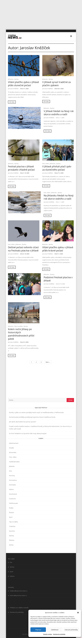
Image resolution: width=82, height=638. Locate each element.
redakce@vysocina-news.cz (18, 591)
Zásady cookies (47, 634)
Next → (48, 362)
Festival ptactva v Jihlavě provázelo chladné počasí (21, 168)
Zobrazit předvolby (71, 630)
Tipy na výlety (18, 326)
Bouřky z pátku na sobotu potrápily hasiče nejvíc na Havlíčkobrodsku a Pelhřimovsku (36, 412)
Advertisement (13, 443)
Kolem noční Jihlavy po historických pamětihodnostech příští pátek (21, 334)
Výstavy (11, 536)
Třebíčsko (12, 526)
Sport (10, 517)
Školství (11, 512)
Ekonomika (12, 452)
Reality (11, 508)
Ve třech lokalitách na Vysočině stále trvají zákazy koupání (27, 433)
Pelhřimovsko (13, 503)
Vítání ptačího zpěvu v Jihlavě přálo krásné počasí (57, 249)
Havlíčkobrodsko (14, 462)
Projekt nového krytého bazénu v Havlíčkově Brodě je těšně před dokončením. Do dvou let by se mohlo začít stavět (40, 427)
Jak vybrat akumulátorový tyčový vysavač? (22, 422)
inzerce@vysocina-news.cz (18, 595)
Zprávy (16, 79)
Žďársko (11, 540)
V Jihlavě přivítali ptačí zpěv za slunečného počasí (56, 168)
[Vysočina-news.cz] (14, 36)
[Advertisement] (41, 14)
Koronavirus (13, 480)
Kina (10, 471)
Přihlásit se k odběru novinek (19, 608)
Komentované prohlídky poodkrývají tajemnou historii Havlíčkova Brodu (32, 417)
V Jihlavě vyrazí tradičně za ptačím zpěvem (56, 83)
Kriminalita (12, 485)
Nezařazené (13, 494)
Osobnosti (12, 499)
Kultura (11, 489)
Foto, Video (45, 163)
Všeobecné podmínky (59, 634)
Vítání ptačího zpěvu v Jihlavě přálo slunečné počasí (23, 83)
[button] (78, 613)
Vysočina (12, 531)
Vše (11, 562)
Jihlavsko (10, 79)
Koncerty (12, 475)
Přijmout (38, 630)
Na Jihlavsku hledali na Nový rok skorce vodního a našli (59, 197)
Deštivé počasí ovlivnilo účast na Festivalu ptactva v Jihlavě (23, 249)
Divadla (11, 448)
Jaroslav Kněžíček (13, 88)
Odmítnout (54, 630)
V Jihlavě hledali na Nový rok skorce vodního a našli (59, 112)
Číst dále (11, 102)
